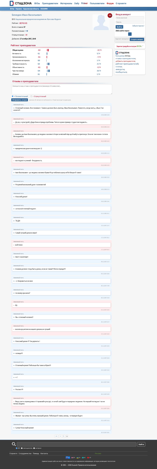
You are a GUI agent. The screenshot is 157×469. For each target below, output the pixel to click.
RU (69, 457)
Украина (19, 9)
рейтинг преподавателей (127, 63)
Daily (76, 3)
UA (79, 457)
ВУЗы (37, 3)
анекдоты (120, 69)
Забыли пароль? (138, 26)
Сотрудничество (25, 453)
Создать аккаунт (137, 39)
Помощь (36, 453)
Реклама (98, 453)
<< (56, 436)
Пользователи (97, 3)
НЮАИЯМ (43, 9)
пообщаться (121, 72)
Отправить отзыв (19, 100)
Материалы (66, 3)
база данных (120, 56)
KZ (85, 457)
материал (38, 448)
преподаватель (27, 448)
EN (74, 457)
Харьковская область (31, 9)
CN (90, 457)
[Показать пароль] (141, 22)
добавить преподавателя (125, 61)
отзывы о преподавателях (125, 58)
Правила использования (87, 465)
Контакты (44, 453)
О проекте (13, 453)
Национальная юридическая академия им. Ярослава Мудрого (38, 19)
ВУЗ (19, 448)
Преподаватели (50, 3)
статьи (119, 66)
